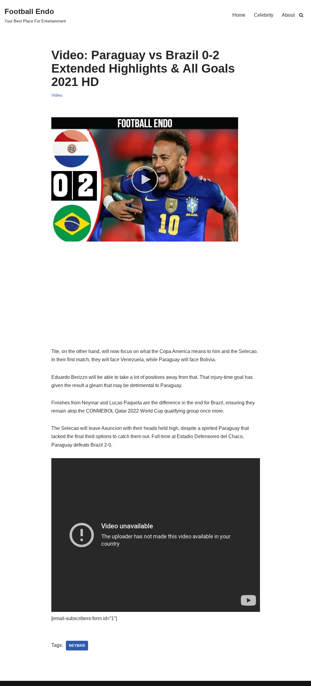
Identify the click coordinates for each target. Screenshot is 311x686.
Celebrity (263, 15)
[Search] (301, 15)
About (288, 15)
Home (238, 15)
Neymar (77, 645)
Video (56, 95)
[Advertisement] (155, 304)
